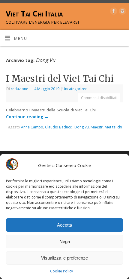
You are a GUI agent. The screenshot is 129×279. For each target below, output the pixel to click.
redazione (19, 88)
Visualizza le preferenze (64, 257)
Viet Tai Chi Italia (34, 13)
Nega (64, 241)
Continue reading (27, 116)
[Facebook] (113, 12)
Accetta (64, 225)
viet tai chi (113, 127)
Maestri (97, 127)
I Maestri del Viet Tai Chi (60, 78)
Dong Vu (81, 127)
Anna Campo (32, 127)
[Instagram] (121, 12)
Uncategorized (75, 88)
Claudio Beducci (59, 127)
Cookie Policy (61, 271)
